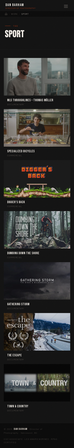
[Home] (6, 14)
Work (14, 14)
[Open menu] (65, 6)
